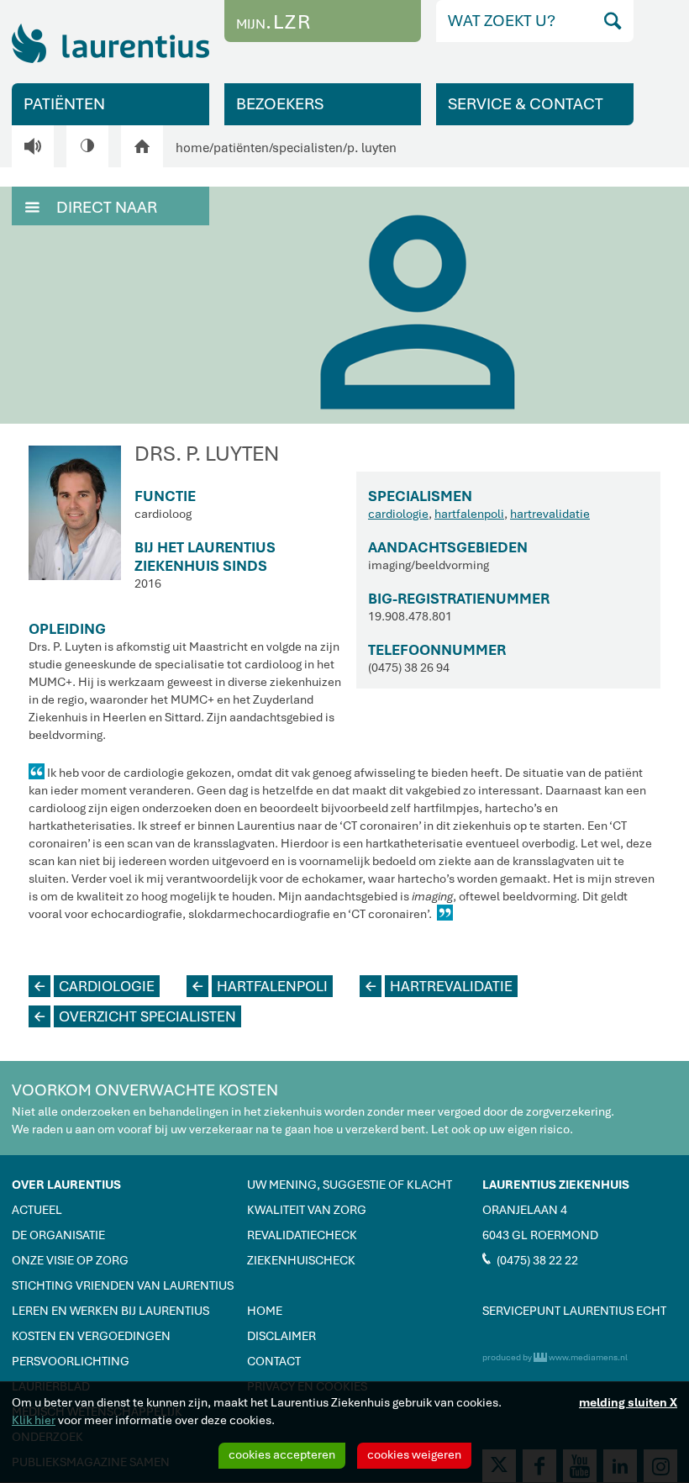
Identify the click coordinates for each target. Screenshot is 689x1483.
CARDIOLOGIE (94, 986)
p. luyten (372, 148)
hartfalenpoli (469, 513)
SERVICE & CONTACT (525, 103)
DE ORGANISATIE (58, 1235)
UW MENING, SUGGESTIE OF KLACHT (349, 1184)
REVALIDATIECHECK (302, 1235)
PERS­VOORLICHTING (70, 1361)
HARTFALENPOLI (260, 986)
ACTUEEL (37, 1209)
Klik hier (33, 1420)
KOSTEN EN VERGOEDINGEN (91, 1335)
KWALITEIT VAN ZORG (306, 1209)
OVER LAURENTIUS (66, 1184)
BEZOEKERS (279, 103)
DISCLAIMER (281, 1335)
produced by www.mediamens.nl (555, 1357)
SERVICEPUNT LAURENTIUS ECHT (574, 1310)
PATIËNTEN (64, 103)
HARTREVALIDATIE (439, 986)
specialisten (307, 148)
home (192, 148)
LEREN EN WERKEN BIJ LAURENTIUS (110, 1310)
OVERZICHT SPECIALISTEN (135, 1016)
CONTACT (274, 1361)
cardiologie (398, 513)
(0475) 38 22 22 (530, 1259)
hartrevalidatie (550, 513)
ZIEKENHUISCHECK (301, 1260)
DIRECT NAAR (91, 207)
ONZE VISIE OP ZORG (70, 1260)
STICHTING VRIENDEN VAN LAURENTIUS (123, 1285)
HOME (264, 1310)
